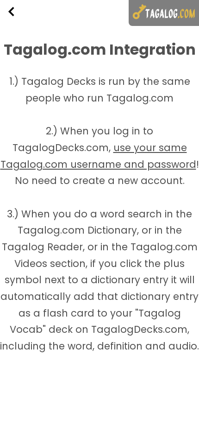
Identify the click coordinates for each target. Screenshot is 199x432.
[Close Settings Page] (178, 43)
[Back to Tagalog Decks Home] (18, 11)
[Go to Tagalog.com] (164, 13)
